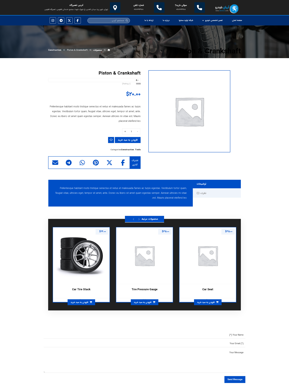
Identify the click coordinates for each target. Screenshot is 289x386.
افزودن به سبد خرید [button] (206, 302)
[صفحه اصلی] (109, 50)
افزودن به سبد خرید (128, 140)
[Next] (133, 219)
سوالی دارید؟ (181, 5)
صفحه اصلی (237, 20)
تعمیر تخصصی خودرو (214, 20)
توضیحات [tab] (201, 184)
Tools (138, 149)
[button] (123, 163)
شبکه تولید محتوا (186, 20)
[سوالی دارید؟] (199, 7)
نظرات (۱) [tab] (201, 193)
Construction (127, 149)
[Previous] (139, 219)
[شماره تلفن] (159, 7)
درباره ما (166, 20)
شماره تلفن (138, 5)
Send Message (234, 379)
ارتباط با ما (148, 20)
